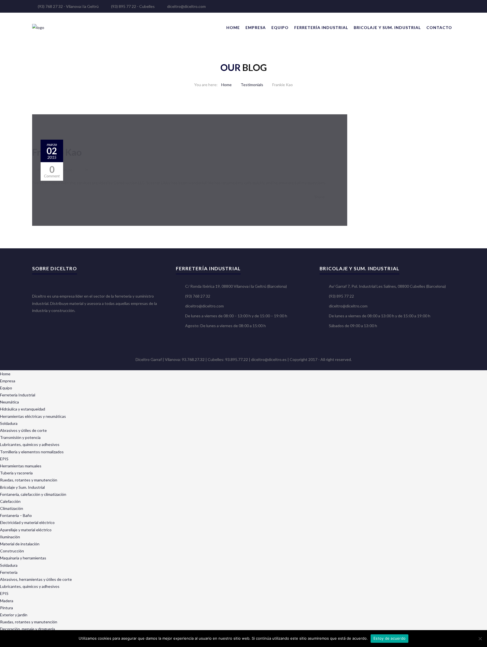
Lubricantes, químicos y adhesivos (29, 444)
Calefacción (10, 501)
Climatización (11, 508)
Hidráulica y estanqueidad (22, 409)
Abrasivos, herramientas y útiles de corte (36, 579)
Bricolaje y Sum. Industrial (387, 27)
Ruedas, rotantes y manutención (28, 480)
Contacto (439, 27)
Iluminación (10, 536)
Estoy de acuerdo (389, 638)
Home (233, 27)
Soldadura (8, 423)
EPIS (4, 458)
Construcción (12, 550)
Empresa (255, 27)
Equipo (280, 27)
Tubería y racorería (16, 472)
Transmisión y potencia (20, 437)
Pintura (6, 607)
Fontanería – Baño (16, 515)
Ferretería (8, 572)
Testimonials (252, 84)
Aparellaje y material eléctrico (26, 529)
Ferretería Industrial (321, 27)
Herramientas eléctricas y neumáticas (33, 416)
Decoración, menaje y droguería (27, 628)
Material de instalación (19, 543)
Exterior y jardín (13, 614)
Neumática (9, 402)
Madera (6, 600)
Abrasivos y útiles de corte (23, 430)
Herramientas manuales (20, 465)
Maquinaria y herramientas (23, 557)
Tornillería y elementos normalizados (32, 451)
